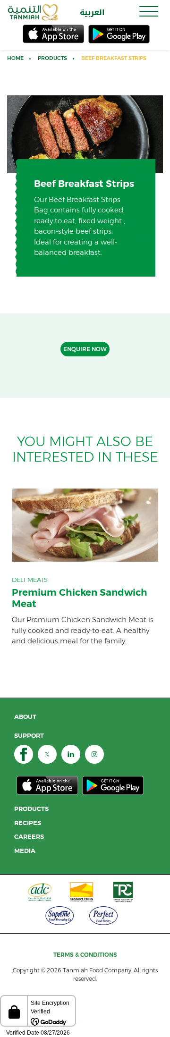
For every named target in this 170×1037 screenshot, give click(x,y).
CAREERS (29, 837)
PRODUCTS (31, 809)
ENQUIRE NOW (85, 349)
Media (24, 851)
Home (15, 58)
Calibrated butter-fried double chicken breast (85, 567)
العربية (92, 12)
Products (52, 58)
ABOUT (25, 717)
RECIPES (27, 823)
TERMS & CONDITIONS (85, 954)
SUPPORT (29, 736)
